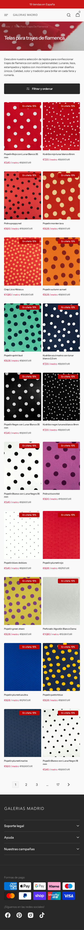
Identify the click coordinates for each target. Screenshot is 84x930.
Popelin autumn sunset (54, 289)
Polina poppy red (12, 223)
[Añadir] (13, 142)
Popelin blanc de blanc (15, 562)
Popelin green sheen (14, 628)
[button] (6, 15)
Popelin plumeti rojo (53, 562)
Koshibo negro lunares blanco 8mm (61, 424)
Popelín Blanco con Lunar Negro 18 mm (60, 762)
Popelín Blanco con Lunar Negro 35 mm (22, 495)
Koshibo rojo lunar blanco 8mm (59, 154)
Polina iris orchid (51, 493)
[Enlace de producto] (22, 134)
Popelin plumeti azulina (16, 694)
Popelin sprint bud (13, 355)
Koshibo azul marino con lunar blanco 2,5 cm (58, 357)
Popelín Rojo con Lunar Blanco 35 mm (21, 156)
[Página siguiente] (68, 784)
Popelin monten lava (53, 223)
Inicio (7, 26)
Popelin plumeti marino (16, 760)
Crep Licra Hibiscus (13, 289)
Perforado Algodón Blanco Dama (59, 628)
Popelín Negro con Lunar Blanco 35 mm (22, 426)
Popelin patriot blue (53, 694)
